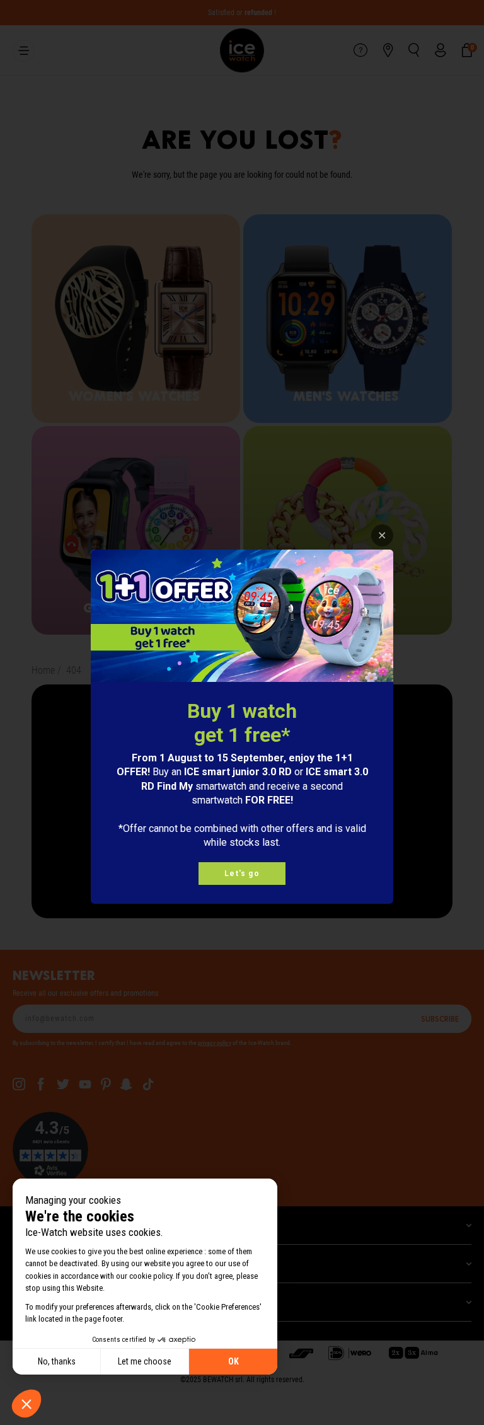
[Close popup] (382, 535)
